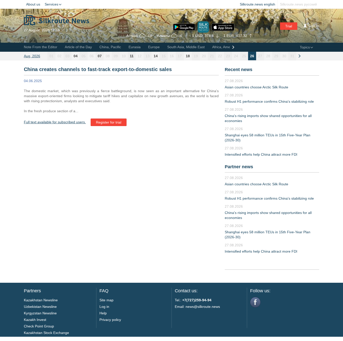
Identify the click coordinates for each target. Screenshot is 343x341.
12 (140, 56)
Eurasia (135, 47)
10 (124, 56)
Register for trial (108, 122)
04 (76, 56)
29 (276, 56)
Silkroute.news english (257, 4)
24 (236, 56)
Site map (106, 300)
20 (204, 56)
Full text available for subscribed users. (55, 122)
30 (284, 56)
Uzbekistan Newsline (40, 307)
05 (84, 56)
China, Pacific (110, 47)
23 (228, 56)
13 (148, 56)
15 (164, 56)
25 (244, 56)
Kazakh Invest (35, 320)
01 (51, 56)
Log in (104, 307)
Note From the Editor (40, 47)
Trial (288, 26)
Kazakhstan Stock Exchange (46, 333)
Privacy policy (110, 320)
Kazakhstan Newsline (41, 300)
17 (180, 56)
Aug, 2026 (32, 56)
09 (116, 56)
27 (260, 56)
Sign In (313, 26)
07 (100, 56)
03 (68, 56)
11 (132, 56)
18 (188, 56)
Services (51, 4)
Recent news (238, 69)
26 (252, 56)
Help (103, 313)
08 (108, 56)
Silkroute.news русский (298, 4)
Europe (154, 47)
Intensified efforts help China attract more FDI (261, 154)
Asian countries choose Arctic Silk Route (256, 87)
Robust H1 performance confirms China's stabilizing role (269, 101)
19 (196, 56)
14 (156, 56)
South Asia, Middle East (186, 47)
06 (92, 56)
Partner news (239, 166)
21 (212, 56)
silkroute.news (208, 307)
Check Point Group (39, 326)
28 (268, 56)
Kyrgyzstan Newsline (40, 313)
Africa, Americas (225, 47)
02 (60, 56)
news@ (191, 307)
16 (172, 56)
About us (33, 4)
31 (292, 56)
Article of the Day (78, 47)
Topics (305, 47)
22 (220, 56)
